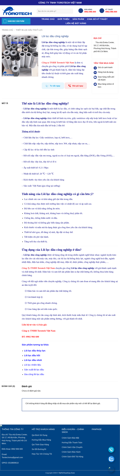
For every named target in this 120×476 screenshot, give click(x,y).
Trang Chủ (47, 19)
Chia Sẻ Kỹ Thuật (97, 19)
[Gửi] (70, 11)
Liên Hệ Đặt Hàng (76, 23)
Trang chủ (7, 30)
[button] (5, 73)
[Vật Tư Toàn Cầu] (17, 11)
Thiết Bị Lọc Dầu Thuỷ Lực (29, 30)
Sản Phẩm (78, 19)
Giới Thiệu (63, 19)
